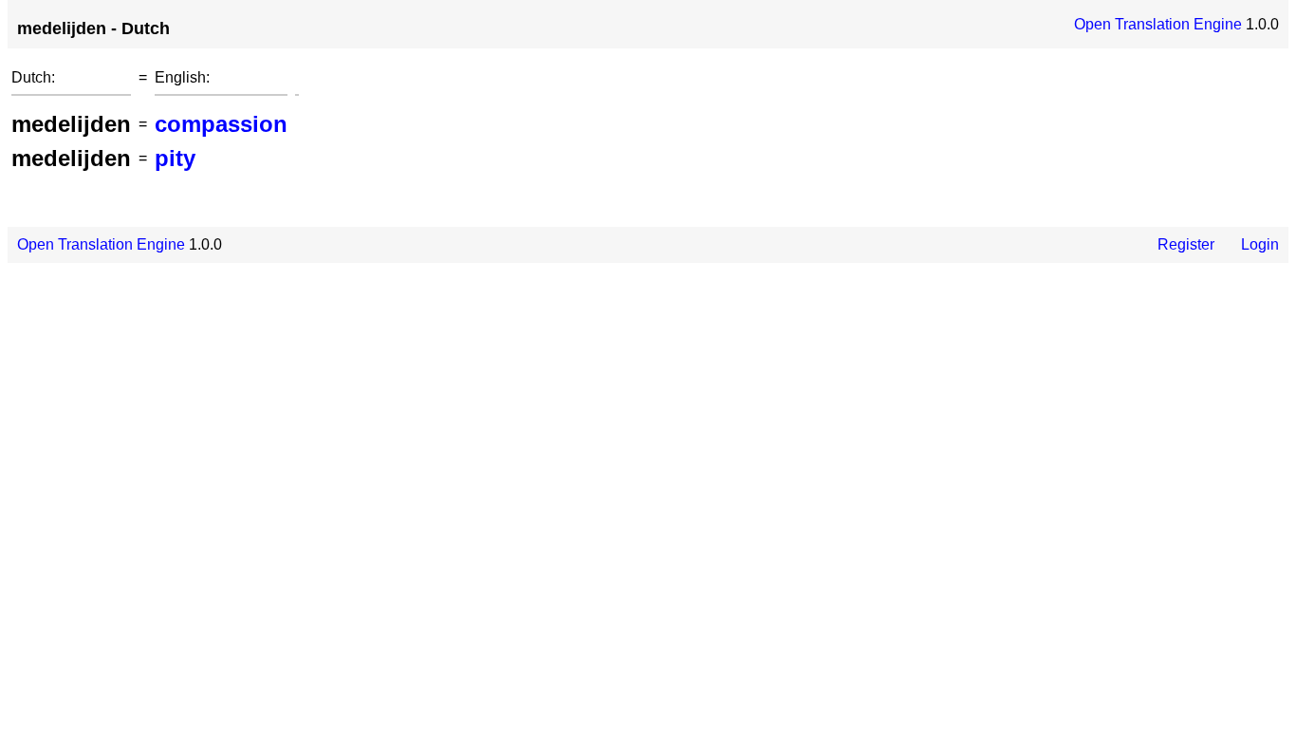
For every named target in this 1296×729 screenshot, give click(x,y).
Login (1260, 244)
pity (175, 158)
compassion (221, 124)
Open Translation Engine (1158, 24)
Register (1185, 244)
